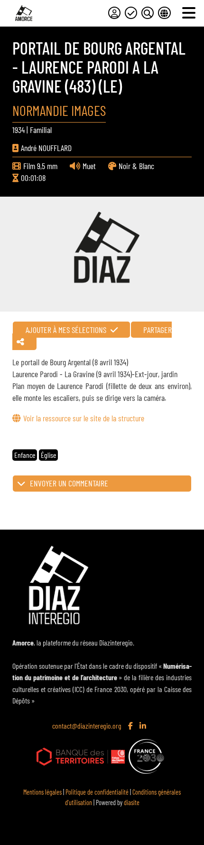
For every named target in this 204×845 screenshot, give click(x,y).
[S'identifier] (114, 13)
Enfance (24, 454)
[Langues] (164, 13)
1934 (18, 129)
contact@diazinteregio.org (86, 725)
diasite (131, 802)
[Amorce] (23, 13)
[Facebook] (131, 726)
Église (48, 454)
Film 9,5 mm (40, 166)
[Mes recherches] (147, 13)
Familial (41, 129)
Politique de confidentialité (97, 792)
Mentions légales (42, 792)
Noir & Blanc (136, 166)
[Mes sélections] (131, 13)
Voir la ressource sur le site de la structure (83, 418)
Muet (89, 166)
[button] (102, 483)
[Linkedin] (143, 726)
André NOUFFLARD (46, 147)
